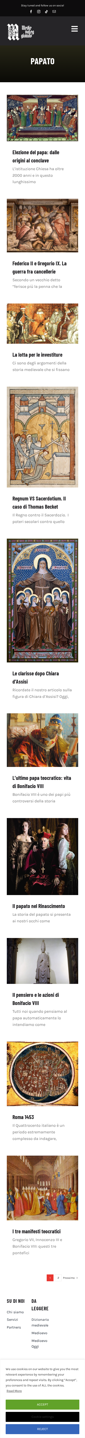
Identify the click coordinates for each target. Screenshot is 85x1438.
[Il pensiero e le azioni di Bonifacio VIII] (42, 961)
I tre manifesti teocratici (36, 1231)
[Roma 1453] (42, 1074)
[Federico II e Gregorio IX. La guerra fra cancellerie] (42, 225)
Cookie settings (43, 1417)
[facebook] (31, 11)
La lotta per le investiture (37, 354)
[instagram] (38, 11)
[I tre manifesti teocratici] (42, 1188)
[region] (42, 1399)
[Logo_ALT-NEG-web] (20, 25)
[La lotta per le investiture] (42, 324)
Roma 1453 (23, 1117)
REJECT (42, 1429)
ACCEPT (42, 1404)
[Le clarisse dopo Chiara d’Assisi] (42, 600)
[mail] (54, 11)
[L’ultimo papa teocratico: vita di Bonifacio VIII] (42, 740)
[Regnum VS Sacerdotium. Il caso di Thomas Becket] (42, 437)
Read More (14, 1391)
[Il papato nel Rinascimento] (42, 856)
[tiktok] (46, 11)
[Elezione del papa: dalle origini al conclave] (42, 118)
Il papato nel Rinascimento (38, 906)
